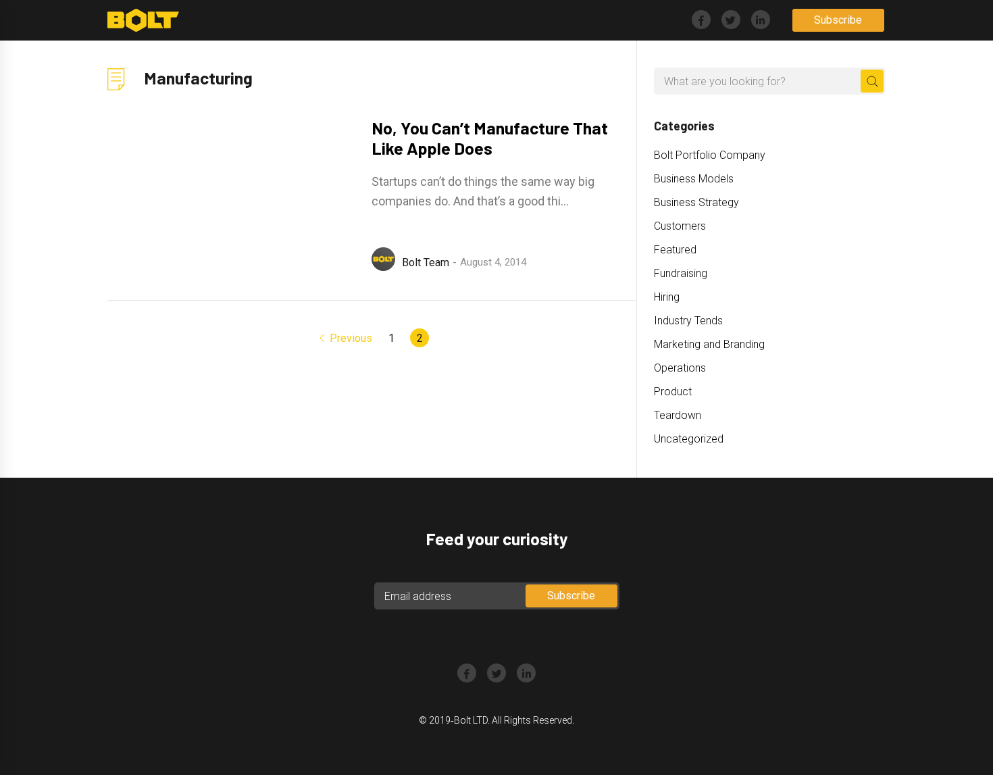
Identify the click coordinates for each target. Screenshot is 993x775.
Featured (675, 249)
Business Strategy (696, 202)
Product (673, 391)
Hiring (667, 297)
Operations (680, 367)
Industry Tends (688, 320)
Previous (351, 338)
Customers (680, 226)
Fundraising (680, 273)
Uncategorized (688, 438)
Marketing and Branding (709, 344)
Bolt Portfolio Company (709, 155)
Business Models (694, 178)
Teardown (677, 415)
